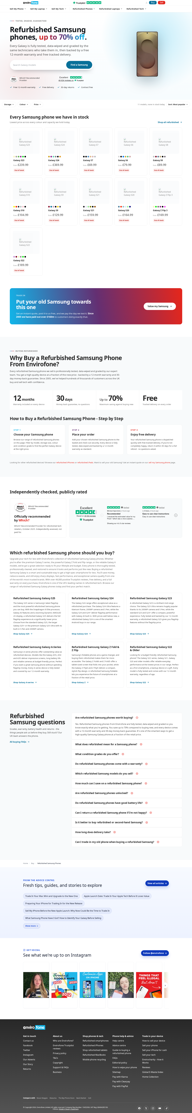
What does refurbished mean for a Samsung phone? (106, 744)
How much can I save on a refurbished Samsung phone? (108, 783)
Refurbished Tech (135, 8)
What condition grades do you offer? (97, 754)
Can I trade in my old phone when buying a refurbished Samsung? (114, 842)
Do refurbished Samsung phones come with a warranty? (108, 763)
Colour (23, 104)
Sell (161, 2)
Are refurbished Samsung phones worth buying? (104, 717)
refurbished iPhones (65, 462)
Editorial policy (119, 1062)
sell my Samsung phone (159, 462)
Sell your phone (150, 1045)
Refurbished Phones (82, 8)
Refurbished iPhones (93, 1045)
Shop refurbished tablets (95, 1050)
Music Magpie (42, 1098)
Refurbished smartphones (96, 1040)
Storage (7, 104)
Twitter (26, 1050)
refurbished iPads (85, 462)
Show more (31, 926)
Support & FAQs (61, 1067)
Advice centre (119, 1045)
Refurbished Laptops (109, 8)
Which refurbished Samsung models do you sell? (104, 773)
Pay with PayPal (120, 1086)
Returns (27, 1069)
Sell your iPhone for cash (154, 1050)
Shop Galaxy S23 (138, 633)
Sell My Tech (58, 8)
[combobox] (13, 64)
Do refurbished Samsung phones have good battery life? (108, 803)
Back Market (81, 1098)
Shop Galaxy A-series (23, 682)
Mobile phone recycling (94, 1059)
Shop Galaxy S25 (21, 633)
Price (36, 104)
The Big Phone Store (66, 1098)
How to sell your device (153, 1040)
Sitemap (116, 1072)
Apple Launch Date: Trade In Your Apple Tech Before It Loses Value (116, 896)
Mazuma (53, 1098)
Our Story (28, 1064)
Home (25, 863)
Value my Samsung (158, 306)
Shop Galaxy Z (79, 682)
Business (57, 1072)
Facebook (28, 1045)
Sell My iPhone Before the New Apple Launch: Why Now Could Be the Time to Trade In (67, 910)
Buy (153, 2)
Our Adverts (29, 1059)
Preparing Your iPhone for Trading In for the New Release (53, 903)
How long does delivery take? (93, 832)
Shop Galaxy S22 (138, 682)
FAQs (115, 1058)
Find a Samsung (79, 64)
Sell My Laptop (37, 8)
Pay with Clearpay (121, 1081)
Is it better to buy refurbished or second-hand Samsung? (109, 822)
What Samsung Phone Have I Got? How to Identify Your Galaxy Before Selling (63, 918)
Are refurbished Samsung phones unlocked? (101, 793)
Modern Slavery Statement (68, 1109)
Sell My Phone (17, 8)
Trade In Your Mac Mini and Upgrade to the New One (51, 896)
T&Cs (55, 1058)
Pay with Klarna (120, 1076)
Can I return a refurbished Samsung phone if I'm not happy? (111, 812)
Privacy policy (59, 1053)
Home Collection (150, 1076)
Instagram (28, 1054)
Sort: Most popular (176, 104)
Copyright (58, 1062)
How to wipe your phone (124, 1067)
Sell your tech (149, 1054)
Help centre (118, 1040)
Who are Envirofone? (63, 1040)
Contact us (28, 1040)
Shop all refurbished (168, 122)
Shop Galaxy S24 (80, 633)
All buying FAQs (18, 741)
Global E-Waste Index (152, 1072)
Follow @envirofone (155, 953)
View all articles (157, 883)
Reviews (146, 1067)
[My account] (146, 2)
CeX (89, 1098)
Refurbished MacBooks (94, 1054)
